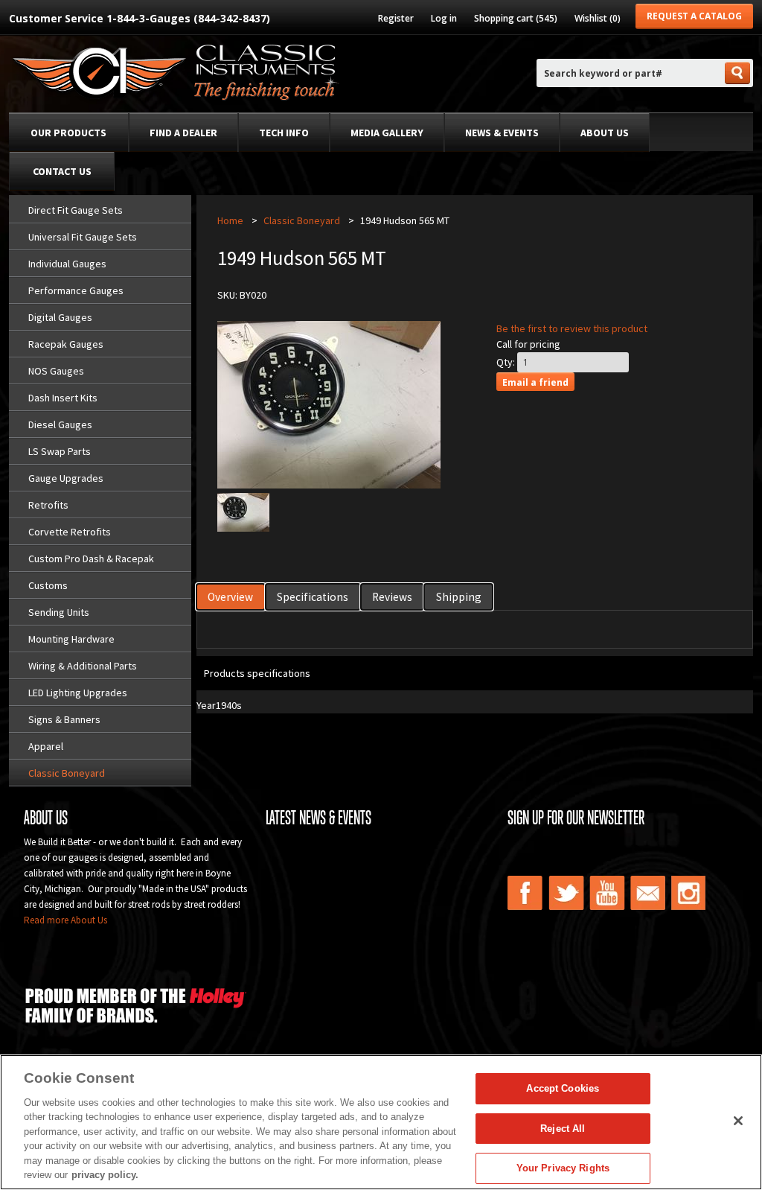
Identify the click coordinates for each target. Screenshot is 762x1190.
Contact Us (62, 171)
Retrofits (48, 505)
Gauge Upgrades (65, 478)
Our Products (68, 132)
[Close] (738, 1120)
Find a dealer (183, 132)
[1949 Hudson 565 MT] (243, 528)
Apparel (45, 746)
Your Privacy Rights (562, 1168)
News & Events (502, 132)
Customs (48, 585)
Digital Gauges (60, 317)
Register (396, 18)
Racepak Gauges (65, 344)
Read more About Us (65, 920)
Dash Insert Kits (62, 397)
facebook (525, 893)
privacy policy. (104, 1174)
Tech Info (284, 132)
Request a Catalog (694, 16)
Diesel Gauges (60, 424)
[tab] (231, 597)
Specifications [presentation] (312, 597)
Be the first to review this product (571, 328)
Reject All (562, 1128)
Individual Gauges (67, 263)
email (648, 893)
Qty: (505, 362)
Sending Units (58, 612)
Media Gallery (386, 132)
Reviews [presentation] (392, 597)
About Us (604, 132)
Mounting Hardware (71, 639)
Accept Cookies (562, 1088)
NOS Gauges (56, 371)
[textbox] (630, 73)
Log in (444, 18)
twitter (566, 893)
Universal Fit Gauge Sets (82, 237)
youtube (607, 893)
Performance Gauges (76, 290)
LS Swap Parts (59, 451)
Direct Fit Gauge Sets (75, 210)
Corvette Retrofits (69, 531)
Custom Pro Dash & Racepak (91, 558)
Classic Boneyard (66, 773)
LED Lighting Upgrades (77, 692)
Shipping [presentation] (458, 597)
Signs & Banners (64, 719)
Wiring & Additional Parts (82, 665)
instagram (689, 893)
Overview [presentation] (230, 597)
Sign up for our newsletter (576, 817)
